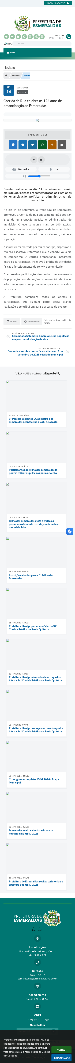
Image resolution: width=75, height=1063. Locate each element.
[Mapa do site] (36, 36)
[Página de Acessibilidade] (42, 36)
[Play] (33, 159)
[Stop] (41, 159)
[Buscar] (6, 43)
